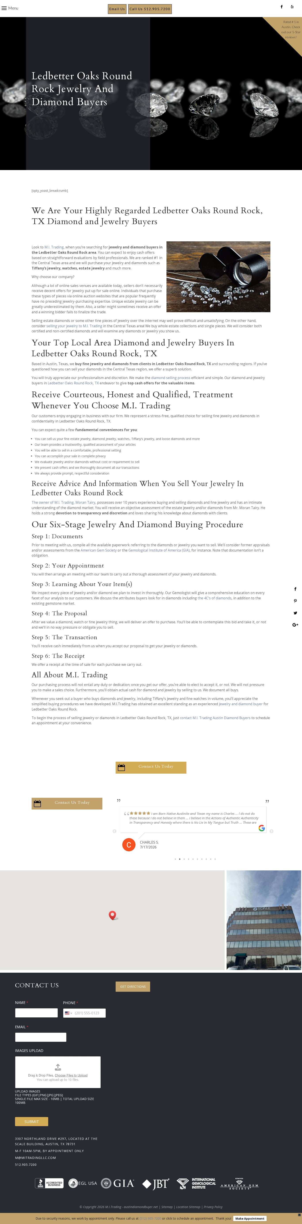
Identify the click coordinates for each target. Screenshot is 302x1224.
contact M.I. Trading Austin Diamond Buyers (215, 718)
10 (215, 859)
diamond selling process (170, 378)
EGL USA (87, 1183)
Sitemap (167, 1207)
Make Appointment (249, 1218)
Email (22, 1027)
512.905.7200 (26, 1164)
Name (21, 1003)
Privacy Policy (213, 1207)
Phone (70, 1003)
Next (271, 831)
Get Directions (133, 986)
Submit (32, 1121)
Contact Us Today (156, 766)
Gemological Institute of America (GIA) (159, 550)
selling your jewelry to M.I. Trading (74, 326)
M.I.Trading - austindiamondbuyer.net (131, 1207)
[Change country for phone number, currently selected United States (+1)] (68, 1013)
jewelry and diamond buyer (241, 704)
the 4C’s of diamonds (214, 598)
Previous (114, 831)
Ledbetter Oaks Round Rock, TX (73, 383)
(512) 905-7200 (150, 1218)
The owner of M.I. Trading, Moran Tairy (63, 502)
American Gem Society (99, 550)
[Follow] (281, 7)
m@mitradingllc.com (35, 1158)
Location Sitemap (188, 1207)
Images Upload (29, 1051)
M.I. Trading (54, 247)
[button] (114, 915)
